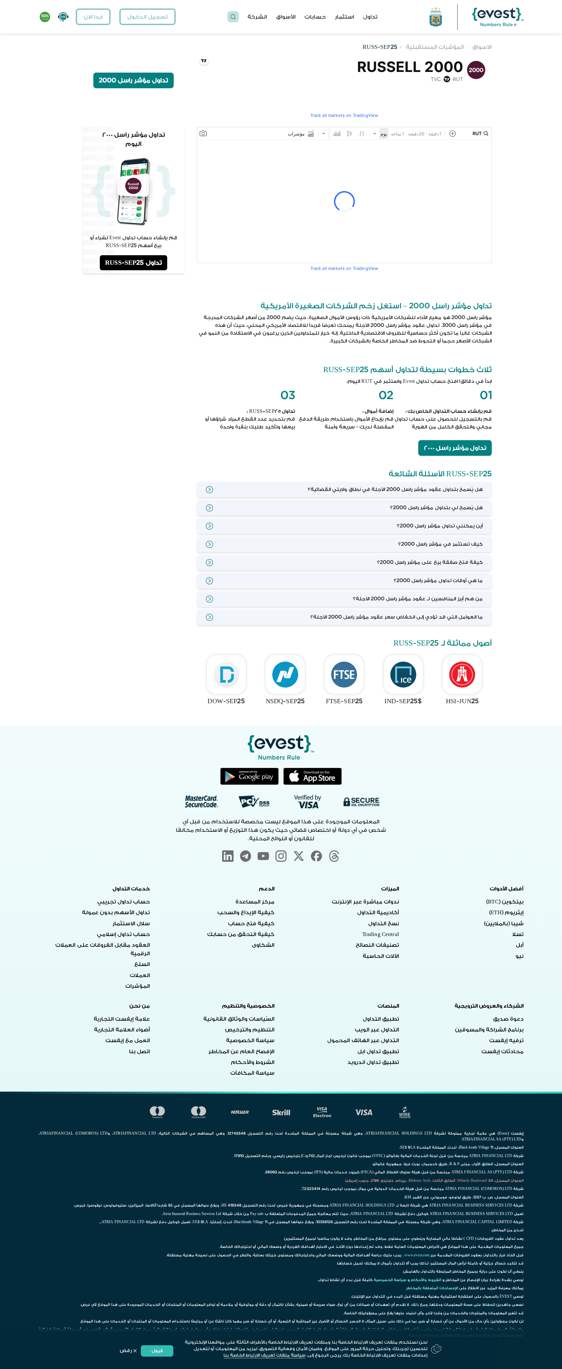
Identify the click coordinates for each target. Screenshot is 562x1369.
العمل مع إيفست (127, 1040)
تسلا (518, 934)
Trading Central (380, 934)
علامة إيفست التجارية (122, 1019)
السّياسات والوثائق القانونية (238, 1019)
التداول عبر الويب (377, 1030)
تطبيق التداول (381, 1019)
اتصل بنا (139, 1052)
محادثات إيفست (502, 1052)
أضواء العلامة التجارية (122, 1030)
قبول (157, 1350)
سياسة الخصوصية (250, 1040)
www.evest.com (417, 1255)
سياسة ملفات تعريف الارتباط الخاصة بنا (264, 1355)
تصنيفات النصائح (377, 945)
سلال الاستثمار (131, 924)
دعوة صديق (508, 1019)
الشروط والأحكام (252, 1062)
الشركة (257, 17)
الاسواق (482, 47)
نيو (519, 956)
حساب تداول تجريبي (123, 902)
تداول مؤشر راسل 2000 (455, 448)
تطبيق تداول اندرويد (373, 1062)
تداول (370, 17)
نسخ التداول (383, 924)
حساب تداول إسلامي (123, 934)
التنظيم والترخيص (249, 1030)
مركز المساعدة (254, 902)
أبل (520, 945)
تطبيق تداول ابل (378, 1052)
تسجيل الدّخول (147, 17)
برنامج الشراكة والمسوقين (489, 1030)
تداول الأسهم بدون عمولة (116, 912)
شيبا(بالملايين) (504, 924)
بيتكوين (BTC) (505, 902)
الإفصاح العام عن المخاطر (241, 1052)
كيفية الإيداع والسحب (245, 912)
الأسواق (286, 17)
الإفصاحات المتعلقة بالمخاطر (432, 1288)
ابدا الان (93, 17)
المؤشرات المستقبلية (435, 47)
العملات (140, 975)
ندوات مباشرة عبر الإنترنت (365, 902)
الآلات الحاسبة (381, 956)
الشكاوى (263, 945)
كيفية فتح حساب (251, 924)
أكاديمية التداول (378, 912)
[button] (233, 17)
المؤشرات (137, 986)
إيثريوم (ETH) (506, 912)
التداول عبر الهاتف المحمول (363, 1040)
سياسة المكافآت (252, 1073)
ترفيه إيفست (506, 1040)
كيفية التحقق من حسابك (240, 934)
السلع (142, 964)
